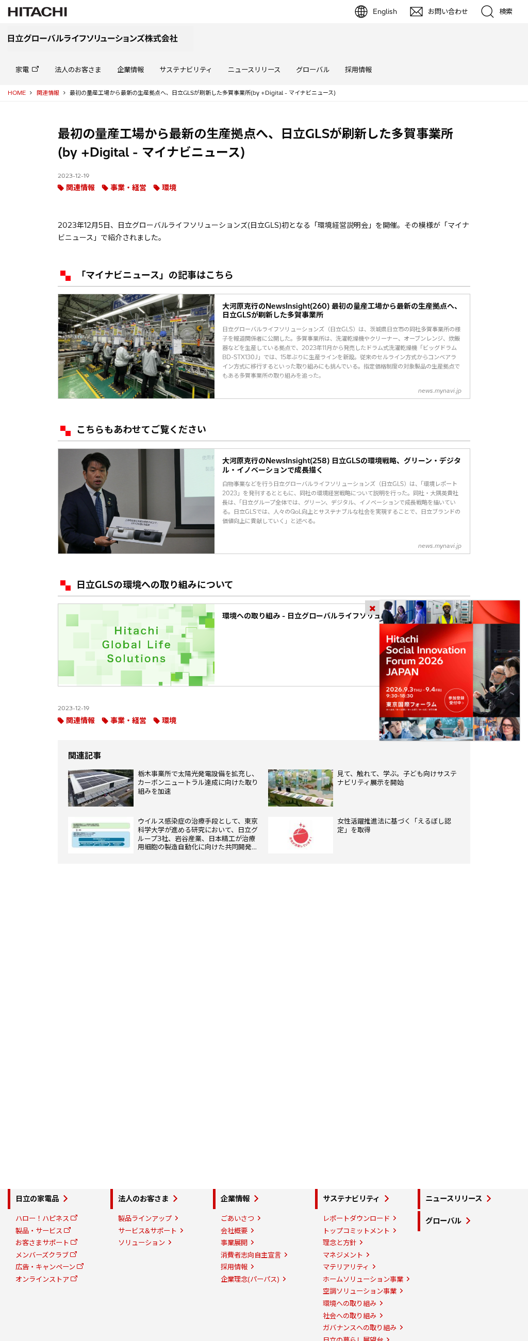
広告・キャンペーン (45, 1267)
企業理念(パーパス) (250, 1279)
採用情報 (358, 69)
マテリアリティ (346, 1267)
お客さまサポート (42, 1242)
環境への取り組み (349, 1303)
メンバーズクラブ (42, 1255)
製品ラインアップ (145, 1218)
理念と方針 (339, 1242)
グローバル (312, 69)
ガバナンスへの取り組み (360, 1327)
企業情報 (130, 69)
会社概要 (234, 1231)
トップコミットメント (356, 1231)
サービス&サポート (147, 1231)
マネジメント (343, 1255)
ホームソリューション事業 (363, 1279)
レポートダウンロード (356, 1218)
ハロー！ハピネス (42, 1218)
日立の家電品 (37, 1198)
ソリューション (141, 1242)
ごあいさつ (237, 1218)
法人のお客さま (78, 69)
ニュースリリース (254, 69)
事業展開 (234, 1242)
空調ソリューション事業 (360, 1291)
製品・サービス (38, 1231)
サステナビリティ (185, 69)
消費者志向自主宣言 (251, 1255)
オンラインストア (42, 1279)
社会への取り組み (349, 1316)
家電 (22, 69)
